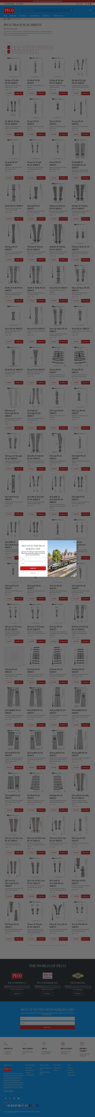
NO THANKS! (33, 573)
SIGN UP (33, 568)
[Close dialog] (74, 542)
